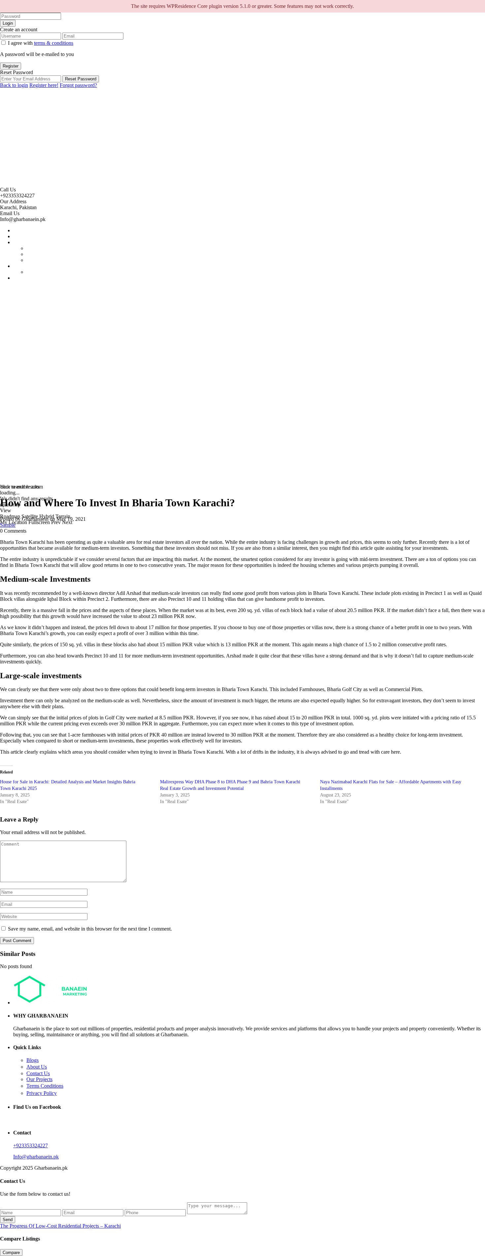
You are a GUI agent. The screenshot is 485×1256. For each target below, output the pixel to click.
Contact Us (38, 1073)
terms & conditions (53, 43)
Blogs (32, 1060)
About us (22, 236)
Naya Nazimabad (44, 254)
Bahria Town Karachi (49, 248)
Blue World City (43, 260)
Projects (21, 242)
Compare (11, 1252)
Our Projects (39, 1079)
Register (10, 66)
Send (8, 1219)
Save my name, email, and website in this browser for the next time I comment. (90, 929)
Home (19, 230)
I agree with (40, 43)
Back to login (14, 85)
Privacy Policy (41, 1093)
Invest (19, 266)
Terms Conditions (44, 1086)
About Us (36, 1067)
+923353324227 (30, 1145)
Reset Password (80, 78)
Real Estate (38, 272)
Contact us (24, 278)
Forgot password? (78, 85)
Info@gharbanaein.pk (36, 1156)
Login (8, 23)
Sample (8, 525)
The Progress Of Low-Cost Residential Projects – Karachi (60, 1226)
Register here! (43, 85)
